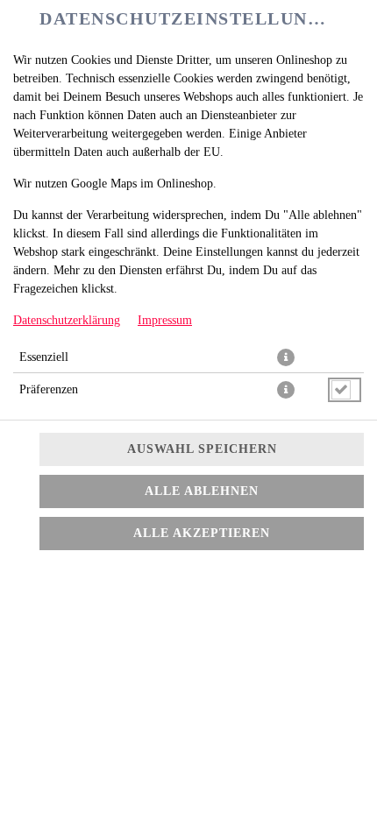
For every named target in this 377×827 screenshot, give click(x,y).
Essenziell (43, 357)
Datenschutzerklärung (66, 320)
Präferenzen (48, 389)
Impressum (165, 320)
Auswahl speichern (202, 449)
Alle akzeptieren (201, 533)
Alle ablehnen (202, 491)
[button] (286, 357)
